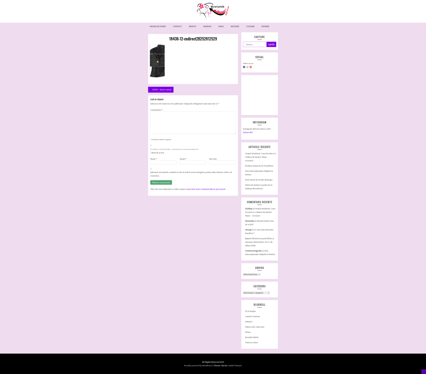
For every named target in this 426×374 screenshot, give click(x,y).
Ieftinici (248, 322)
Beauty (192, 26)
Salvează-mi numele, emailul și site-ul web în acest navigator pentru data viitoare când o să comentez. (191, 174)
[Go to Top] (423, 371)
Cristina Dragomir (253, 251)
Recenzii (235, 26)
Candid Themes (235, 365)
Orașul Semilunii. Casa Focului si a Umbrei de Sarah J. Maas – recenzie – (260, 157)
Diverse (265, 26)
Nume (153, 159)
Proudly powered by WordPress (198, 365)
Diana (247, 332)
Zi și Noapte (250, 311)
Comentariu (156, 110)
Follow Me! (248, 132)
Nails (221, 26)
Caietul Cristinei (252, 316)
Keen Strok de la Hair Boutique (259, 180)
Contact (177, 26)
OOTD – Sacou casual (161, 90)
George (248, 230)
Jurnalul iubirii (251, 337)
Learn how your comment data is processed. (206, 189)
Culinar (250, 26)
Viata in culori (251, 342)
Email (183, 159)
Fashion (207, 26)
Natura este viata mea (254, 327)
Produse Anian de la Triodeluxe (259, 166)
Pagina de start (158, 26)
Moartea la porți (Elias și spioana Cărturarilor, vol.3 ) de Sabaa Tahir (259, 242)
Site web (213, 159)
